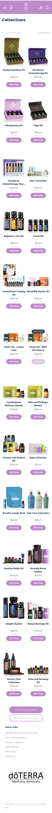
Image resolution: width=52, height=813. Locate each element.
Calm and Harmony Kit (38, 681)
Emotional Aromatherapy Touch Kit (14, 183)
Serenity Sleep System (38, 570)
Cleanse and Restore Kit (14, 459)
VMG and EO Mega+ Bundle (38, 404)
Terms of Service (22, 804)
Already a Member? (14, 742)
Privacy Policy (9, 804)
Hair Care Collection (38, 513)
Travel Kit (38, 236)
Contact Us (10, 756)
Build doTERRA (12, 747)
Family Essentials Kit (14, 70)
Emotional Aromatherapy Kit (38, 71)
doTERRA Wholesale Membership (21, 733)
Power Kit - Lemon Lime (14, 348)
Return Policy (34, 804)
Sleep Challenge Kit (38, 624)
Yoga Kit (38, 125)
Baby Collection (38, 457)
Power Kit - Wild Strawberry (38, 348)
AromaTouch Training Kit (14, 293)
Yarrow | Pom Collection (14, 681)
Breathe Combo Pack (14, 513)
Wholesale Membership (26, 718)
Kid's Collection (38, 181)
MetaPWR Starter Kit (38, 291)
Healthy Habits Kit (14, 568)
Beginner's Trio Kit (14, 236)
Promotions (10, 752)
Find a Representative (26, 710)
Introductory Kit (14, 125)
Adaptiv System (13, 624)
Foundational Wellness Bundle (14, 404)
